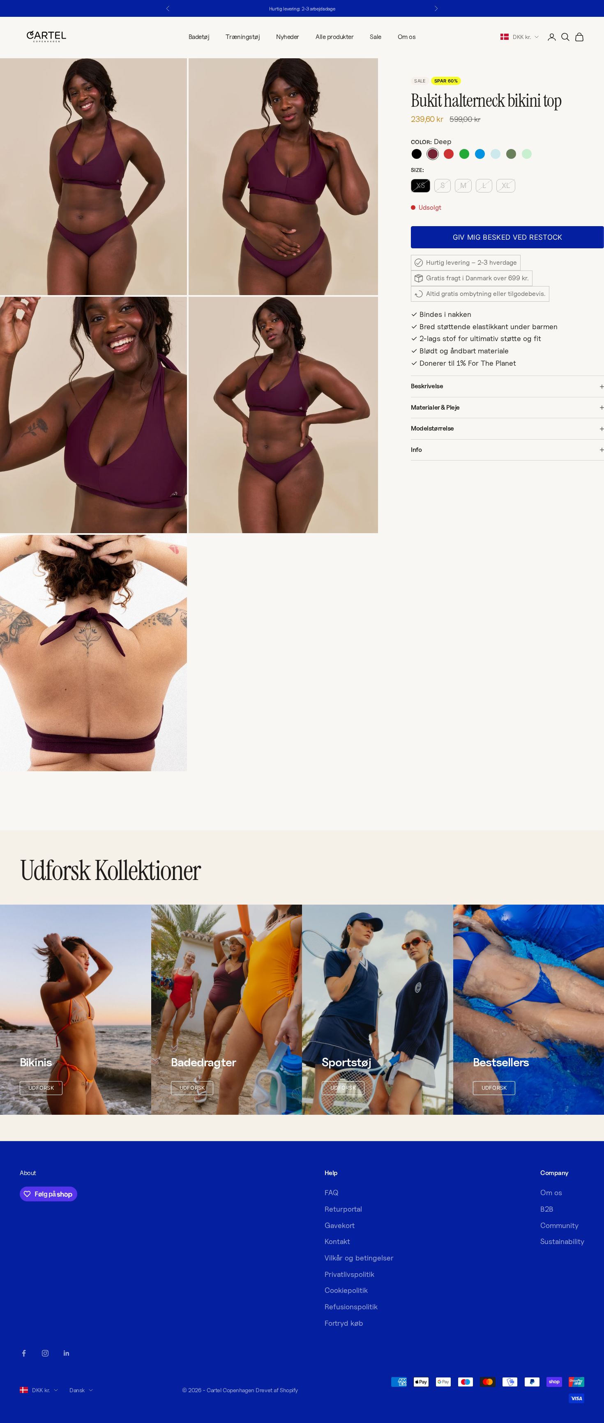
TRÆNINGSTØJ (384, 754)
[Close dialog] (458, 633)
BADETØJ (384, 779)
